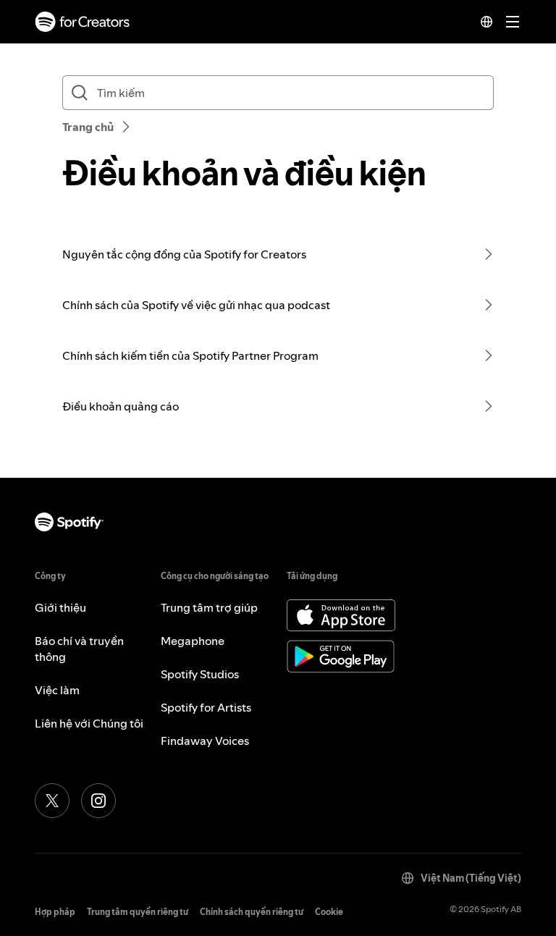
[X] (52, 800)
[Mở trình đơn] (512, 21)
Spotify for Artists (206, 707)
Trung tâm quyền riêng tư (137, 912)
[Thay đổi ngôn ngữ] (486, 21)
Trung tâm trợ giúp (209, 607)
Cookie (329, 912)
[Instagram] (98, 800)
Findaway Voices (205, 741)
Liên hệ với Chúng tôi (89, 723)
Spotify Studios (200, 674)
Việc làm (57, 690)
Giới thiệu (60, 607)
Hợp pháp (55, 912)
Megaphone (192, 641)
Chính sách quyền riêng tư (251, 912)
